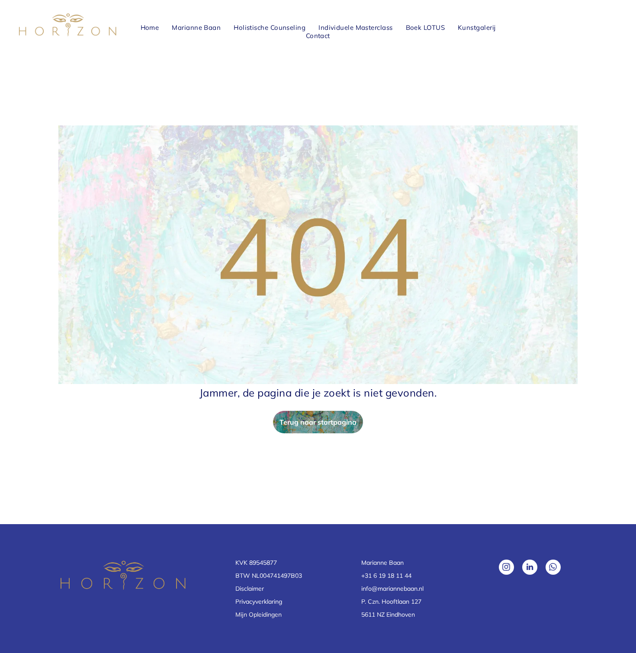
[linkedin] (529, 568)
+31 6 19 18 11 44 (386, 575)
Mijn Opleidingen (258, 614)
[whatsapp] (553, 568)
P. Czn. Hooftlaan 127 (391, 601)
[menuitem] (150, 27)
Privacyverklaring (258, 601)
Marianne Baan (382, 563)
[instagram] (506, 568)
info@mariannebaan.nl (392, 588)
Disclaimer (249, 588)
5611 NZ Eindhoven (388, 614)
